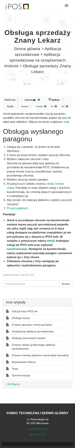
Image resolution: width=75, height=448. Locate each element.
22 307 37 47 (37, 434)
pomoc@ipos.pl (37, 428)
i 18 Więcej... (14, 384)
